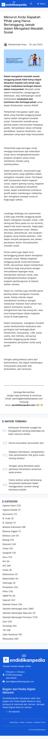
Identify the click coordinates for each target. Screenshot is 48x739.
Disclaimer (29, 722)
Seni (5, 621)
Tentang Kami (13, 722)
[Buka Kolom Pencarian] (31, 4)
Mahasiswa (8, 574)
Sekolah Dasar (10, 604)
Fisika (5, 548)
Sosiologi (7, 626)
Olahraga (7, 583)
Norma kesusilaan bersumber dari (26, 443)
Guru (5, 557)
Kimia (5, 570)
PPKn (5, 591)
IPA (4, 561)
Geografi (7, 553)
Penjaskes (8, 587)
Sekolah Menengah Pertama (17, 617)
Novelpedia (14, 711)
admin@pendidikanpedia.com (20, 681)
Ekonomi (7, 544)
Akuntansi (8, 514)
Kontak (22, 722)
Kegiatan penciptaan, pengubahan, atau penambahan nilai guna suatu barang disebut (27, 455)
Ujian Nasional (10, 634)
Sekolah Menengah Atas (15, 608)
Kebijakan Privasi (39, 722)
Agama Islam (9, 505)
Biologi (6, 540)
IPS (4, 565)
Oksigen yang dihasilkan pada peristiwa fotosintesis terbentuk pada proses (25, 469)
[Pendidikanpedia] (14, 4)
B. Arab (6, 518)
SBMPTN (7, 596)
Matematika (9, 578)
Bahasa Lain (9, 535)
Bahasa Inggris (10, 531)
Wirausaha (8, 639)
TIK (4, 630)
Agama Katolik (10, 510)
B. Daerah (8, 522)
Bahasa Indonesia (12, 527)
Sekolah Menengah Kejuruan (17, 613)
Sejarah (6, 600)
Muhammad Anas (17, 44)
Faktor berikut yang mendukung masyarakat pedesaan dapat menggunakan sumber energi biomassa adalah (25, 485)
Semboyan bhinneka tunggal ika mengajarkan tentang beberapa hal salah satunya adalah (26, 430)
